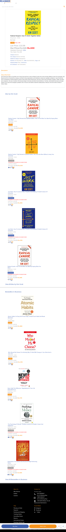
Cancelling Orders (18, 516)
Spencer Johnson (12, 356)
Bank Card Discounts (10, 3)
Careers (16, 495)
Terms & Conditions (22, 529)
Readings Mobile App (19, 522)
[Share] (63, 526)
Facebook (38, 510)
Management (22, 58)
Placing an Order (18, 508)
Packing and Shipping (19, 512)
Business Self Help (21, 56)
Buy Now (15, 526)
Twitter (38, 512)
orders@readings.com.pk (43, 500)
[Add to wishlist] (59, 526)
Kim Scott (12, 40)
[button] (18, 3)
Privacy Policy (15, 529)
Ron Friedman (11, 466)
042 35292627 (41, 493)
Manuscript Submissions (40, 502)
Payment (16, 510)
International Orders (19, 520)
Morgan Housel (12, 428)
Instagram (38, 508)
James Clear (11, 320)
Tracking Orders (18, 514)
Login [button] (2, 3)
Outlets (15, 493)
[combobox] (32, 6)
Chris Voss (10, 392)
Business (17, 54)
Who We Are (17, 491)
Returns (16, 518)
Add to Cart (43, 526)
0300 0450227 (41, 497)
